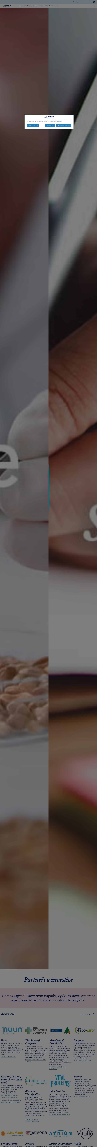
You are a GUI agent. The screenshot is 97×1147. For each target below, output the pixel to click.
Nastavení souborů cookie (32, 125)
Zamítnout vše (50, 125)
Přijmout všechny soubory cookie (64, 125)
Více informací (59, 121)
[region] (49, 122)
